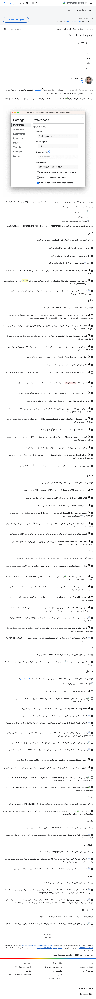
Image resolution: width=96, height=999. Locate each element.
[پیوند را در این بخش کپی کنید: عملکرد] (83, 647)
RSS (29, 978)
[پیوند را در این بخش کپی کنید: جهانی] (84, 875)
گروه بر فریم (59, 628)
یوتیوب (28, 971)
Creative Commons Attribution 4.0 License (37, 945)
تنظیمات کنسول (25, 678)
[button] (48, 247)
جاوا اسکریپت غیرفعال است (30, 859)
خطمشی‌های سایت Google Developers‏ (49, 948)
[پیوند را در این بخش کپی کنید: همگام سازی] (78, 909)
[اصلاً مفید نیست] (4, 29)
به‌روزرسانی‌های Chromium (53, 967)
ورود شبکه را (47, 576)
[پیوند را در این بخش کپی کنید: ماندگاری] (82, 821)
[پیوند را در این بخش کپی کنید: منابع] (85, 300)
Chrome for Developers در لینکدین (19, 974)
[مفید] (8, 29)
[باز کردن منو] (91, 3)
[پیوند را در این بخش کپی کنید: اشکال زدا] (81, 844)
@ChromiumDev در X (23, 967)
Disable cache (39, 597)
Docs (90, 10)
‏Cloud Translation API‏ (74, 21)
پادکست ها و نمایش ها (55, 978)
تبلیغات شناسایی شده (42, 638)
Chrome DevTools (74, 10)
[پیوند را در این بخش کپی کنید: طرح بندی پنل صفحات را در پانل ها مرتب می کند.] (48, 256)
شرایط (91, 988)
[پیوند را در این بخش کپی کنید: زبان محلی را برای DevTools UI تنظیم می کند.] (45, 263)
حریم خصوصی (82, 988)
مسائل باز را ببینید (88, 971)
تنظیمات (58, 29)
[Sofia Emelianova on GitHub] (82, 82)
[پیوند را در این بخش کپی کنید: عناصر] (84, 475)
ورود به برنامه (7, 3)
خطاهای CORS (32, 749)
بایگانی (60, 974)
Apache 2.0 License (86, 948)
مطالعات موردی (57, 971)
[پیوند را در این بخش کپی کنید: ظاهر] (85, 233)
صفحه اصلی (89, 29)
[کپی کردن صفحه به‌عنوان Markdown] (70, 35)
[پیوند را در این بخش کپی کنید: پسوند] (84, 797)
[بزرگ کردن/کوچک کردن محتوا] (78, 43)
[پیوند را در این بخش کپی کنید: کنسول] (83, 671)
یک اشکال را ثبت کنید (86, 967)
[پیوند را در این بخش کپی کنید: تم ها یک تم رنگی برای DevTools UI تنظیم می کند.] (46, 248)
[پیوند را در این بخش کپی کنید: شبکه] (85, 551)
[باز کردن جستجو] (37, 2)
